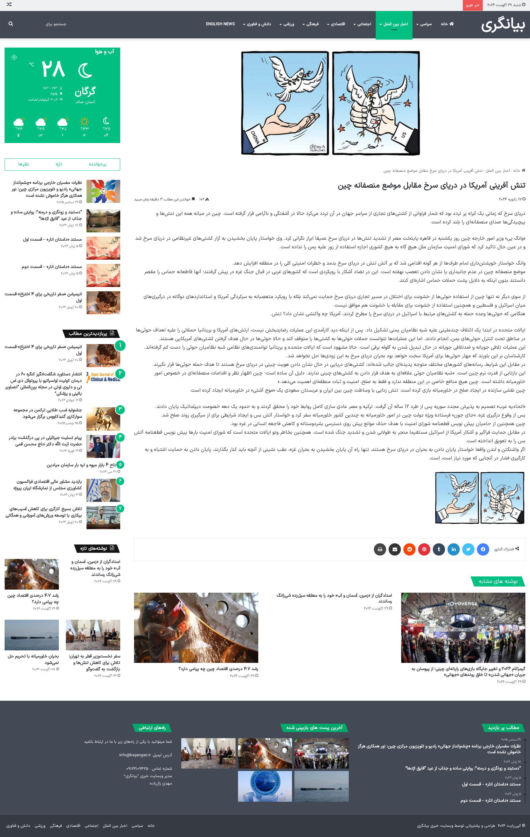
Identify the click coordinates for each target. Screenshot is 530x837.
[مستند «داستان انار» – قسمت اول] (103, 248)
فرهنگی (312, 24)
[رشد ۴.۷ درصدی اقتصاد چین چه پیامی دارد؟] (196, 628)
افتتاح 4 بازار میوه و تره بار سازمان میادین (83, 465)
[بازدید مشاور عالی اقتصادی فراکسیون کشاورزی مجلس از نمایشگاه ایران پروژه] (103, 490)
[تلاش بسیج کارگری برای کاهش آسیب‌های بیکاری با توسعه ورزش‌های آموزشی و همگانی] (103, 517)
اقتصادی (338, 24)
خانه (445, 24)
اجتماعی (364, 24)
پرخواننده (97, 164)
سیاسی (426, 24)
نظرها (23, 164)
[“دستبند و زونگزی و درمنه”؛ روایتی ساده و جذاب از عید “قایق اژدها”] (103, 220)
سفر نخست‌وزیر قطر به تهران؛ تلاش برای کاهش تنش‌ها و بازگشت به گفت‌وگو (94, 662)
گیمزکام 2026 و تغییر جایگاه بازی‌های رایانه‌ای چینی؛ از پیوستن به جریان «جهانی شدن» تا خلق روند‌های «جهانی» (468, 672)
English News (220, 24)
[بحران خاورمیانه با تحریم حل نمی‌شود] (32, 635)
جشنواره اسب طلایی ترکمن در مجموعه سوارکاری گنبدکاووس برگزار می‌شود (47, 413)
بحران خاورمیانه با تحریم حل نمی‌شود (33, 659)
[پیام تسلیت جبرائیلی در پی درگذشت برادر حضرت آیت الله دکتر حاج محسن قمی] (103, 446)
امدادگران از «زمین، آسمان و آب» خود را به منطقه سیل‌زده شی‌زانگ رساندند (334, 598)
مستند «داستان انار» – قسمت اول (52, 239)
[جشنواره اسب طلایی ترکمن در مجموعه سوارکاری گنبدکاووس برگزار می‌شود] (103, 418)
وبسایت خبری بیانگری (435, 826)
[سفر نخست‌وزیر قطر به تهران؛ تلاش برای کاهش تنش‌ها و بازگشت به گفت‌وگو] (93, 635)
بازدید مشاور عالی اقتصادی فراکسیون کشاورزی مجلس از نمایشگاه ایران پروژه (47, 485)
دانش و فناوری (259, 24)
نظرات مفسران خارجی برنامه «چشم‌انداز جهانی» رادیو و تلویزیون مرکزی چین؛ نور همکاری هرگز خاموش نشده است (47, 189)
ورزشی (288, 24)
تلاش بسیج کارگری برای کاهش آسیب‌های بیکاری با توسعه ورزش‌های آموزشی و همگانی (44, 512)
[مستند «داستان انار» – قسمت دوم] (103, 275)
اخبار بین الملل (395, 24)
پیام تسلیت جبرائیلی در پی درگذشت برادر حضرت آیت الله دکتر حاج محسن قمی (45, 441)
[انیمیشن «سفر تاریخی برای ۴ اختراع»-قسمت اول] (103, 302)
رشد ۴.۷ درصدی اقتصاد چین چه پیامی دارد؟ (218, 669)
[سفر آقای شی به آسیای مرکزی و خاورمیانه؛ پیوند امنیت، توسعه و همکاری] (265, 786)
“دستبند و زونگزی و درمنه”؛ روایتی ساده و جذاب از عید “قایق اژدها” (46, 215)
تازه (59, 164)
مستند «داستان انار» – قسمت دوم (52, 267)
